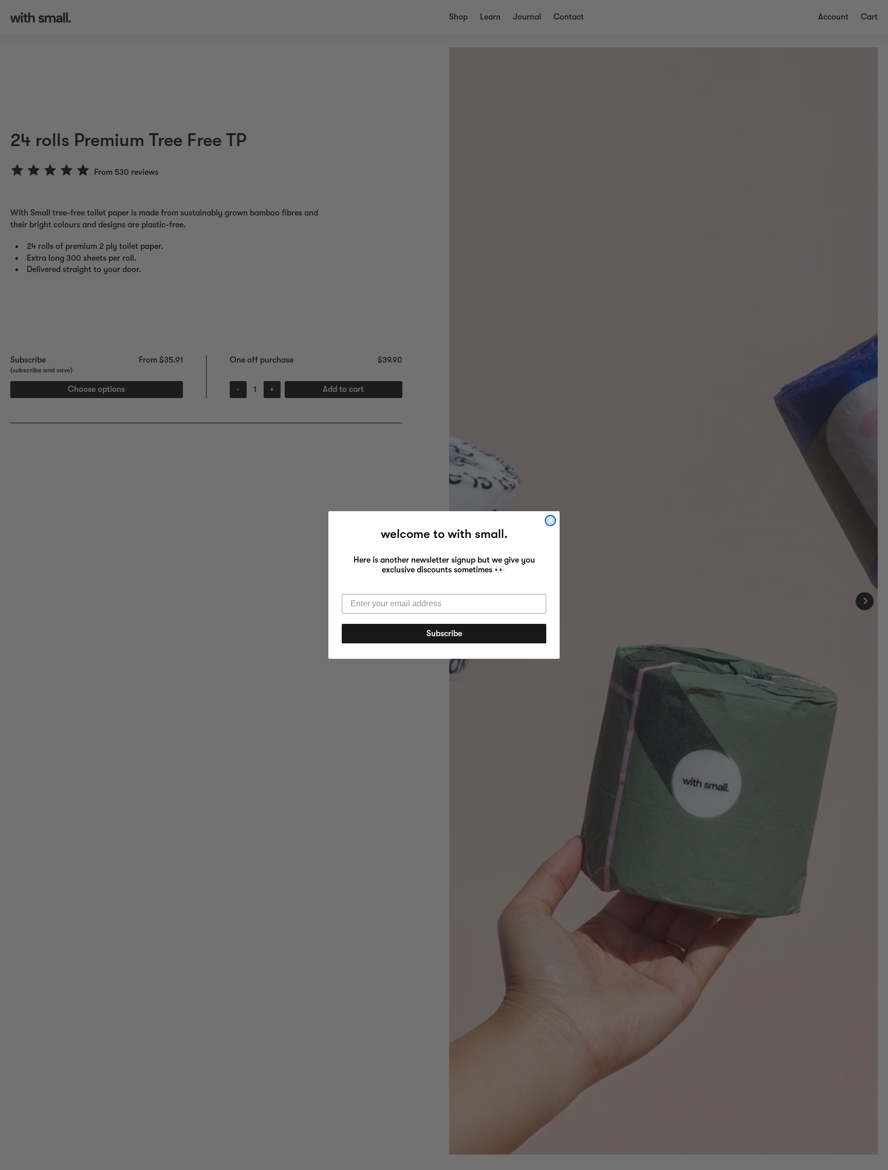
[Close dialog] (550, 520)
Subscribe (444, 633)
